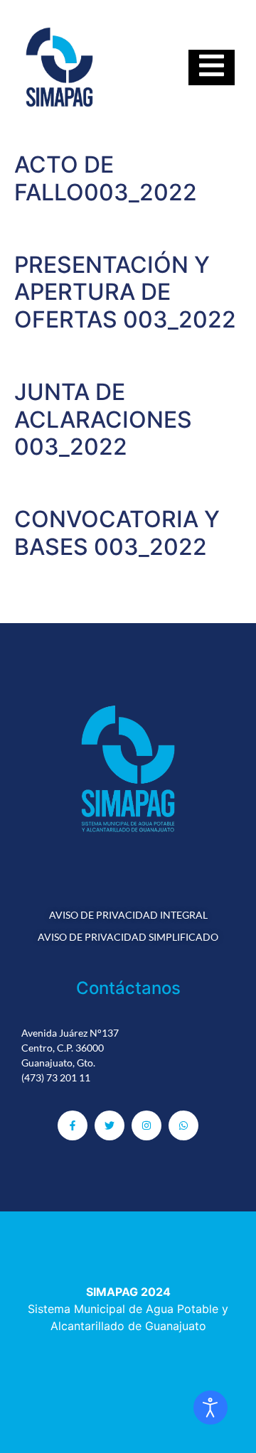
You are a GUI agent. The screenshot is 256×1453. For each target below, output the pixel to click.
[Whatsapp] (183, 1125)
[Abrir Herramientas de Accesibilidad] (210, 1407)
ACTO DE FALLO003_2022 (105, 178)
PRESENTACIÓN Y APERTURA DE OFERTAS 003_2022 (125, 292)
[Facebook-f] (72, 1125)
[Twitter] (109, 1125)
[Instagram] (146, 1125)
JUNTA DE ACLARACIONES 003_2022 (103, 419)
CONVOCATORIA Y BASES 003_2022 (117, 532)
